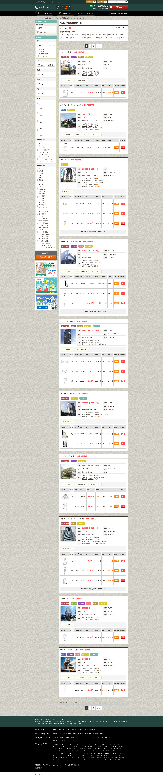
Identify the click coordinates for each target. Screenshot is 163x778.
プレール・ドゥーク (76, 751)
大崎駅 (90, 73)
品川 (67, 34)
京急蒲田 (121, 34)
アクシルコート (90, 757)
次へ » (98, 46)
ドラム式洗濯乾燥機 (45, 243)
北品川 (71, 34)
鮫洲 (88, 34)
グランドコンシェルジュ (103, 753)
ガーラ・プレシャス (66, 755)
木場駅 (70, 733)
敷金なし (42, 49)
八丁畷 (72, 37)
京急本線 (84, 75)
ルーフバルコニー (44, 239)
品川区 (87, 68)
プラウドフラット (57, 746)
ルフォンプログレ (108, 748)
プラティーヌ (98, 757)
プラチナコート (82, 746)
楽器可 (41, 143)
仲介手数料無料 (43, 54)
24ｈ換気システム (44, 234)
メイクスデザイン (83, 753)
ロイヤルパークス (118, 748)
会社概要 (55, 765)
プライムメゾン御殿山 (74, 456)
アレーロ (102, 755)
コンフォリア (96, 744)
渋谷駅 (74, 733)
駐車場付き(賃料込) (44, 241)
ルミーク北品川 (72, 598)
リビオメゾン (56, 760)
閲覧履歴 (38, 765)
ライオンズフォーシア (110, 760)
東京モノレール (86, 344)
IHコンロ (41, 184)
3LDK (40, 122)
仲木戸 (97, 37)
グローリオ (92, 753)
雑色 (61, 37)
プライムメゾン (81, 757)
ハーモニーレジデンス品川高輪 (77, 241)
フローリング (43, 209)
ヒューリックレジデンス (69, 757)
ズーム (109, 744)
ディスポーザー (43, 216)
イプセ (89, 744)
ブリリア (55, 753)
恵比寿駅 (91, 733)
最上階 (41, 173)
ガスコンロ (42, 200)
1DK (40, 106)
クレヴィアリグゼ (63, 748)
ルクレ (62, 760)
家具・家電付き (43, 227)
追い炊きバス (43, 207)
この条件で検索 (47, 257)
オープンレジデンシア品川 (75, 650)
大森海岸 (98, 34)
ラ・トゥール (65, 744)
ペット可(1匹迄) (43, 223)
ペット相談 (42, 147)
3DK (40, 120)
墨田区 (86, 729)
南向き (41, 175)
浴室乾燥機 (42, 196)
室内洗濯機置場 (43, 220)
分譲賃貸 (41, 145)
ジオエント (79, 760)
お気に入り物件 (46, 765)
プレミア (55, 748)
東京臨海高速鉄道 (87, 127)
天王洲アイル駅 (96, 344)
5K (39, 131)
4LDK (40, 129)
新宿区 (72, 729)
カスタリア (99, 746)
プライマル (120, 760)
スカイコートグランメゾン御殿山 (78, 105)
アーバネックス (82, 748)
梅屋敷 (115, 34)
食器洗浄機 (42, 202)
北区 (95, 729)
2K (39, 111)
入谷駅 (60, 733)
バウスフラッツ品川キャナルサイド (78, 519)
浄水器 (41, 178)
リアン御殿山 (71, 160)
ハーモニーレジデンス (72, 753)
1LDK (40, 108)
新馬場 (77, 34)
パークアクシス (57, 744)
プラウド (85, 751)
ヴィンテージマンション (46, 161)
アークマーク (114, 757)
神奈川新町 (91, 37)
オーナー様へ (63, 765)
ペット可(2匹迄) (43, 232)
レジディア (104, 744)
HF (86, 744)
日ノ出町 (116, 37)
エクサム (108, 755)
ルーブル (55, 751)
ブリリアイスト (74, 744)
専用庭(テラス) (43, 214)
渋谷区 (81, 729)
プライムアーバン (98, 748)
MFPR (114, 746)
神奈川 (102, 37)
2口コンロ (42, 189)
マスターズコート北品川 (75, 393)
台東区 (59, 729)
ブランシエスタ (87, 760)
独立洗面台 (42, 193)
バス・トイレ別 (43, 218)
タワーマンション (44, 154)
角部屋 (41, 171)
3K (39, 117)
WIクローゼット (43, 211)
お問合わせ (118, 7)
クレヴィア (113, 753)
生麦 (77, 37)
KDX (122, 744)
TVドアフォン (43, 205)
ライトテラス (122, 757)
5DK (40, 133)
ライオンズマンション (64, 751)
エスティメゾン (121, 746)
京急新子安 (83, 37)
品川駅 (90, 71)
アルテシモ (106, 757)
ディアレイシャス (57, 757)
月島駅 (96, 733)
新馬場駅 (90, 340)
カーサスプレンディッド (85, 755)
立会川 (92, 34)
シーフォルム (56, 755)
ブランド (87, 13)
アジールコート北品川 (74, 321)
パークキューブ (91, 746)
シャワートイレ (43, 229)
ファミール (98, 751)
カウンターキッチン (45, 245)
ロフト (41, 168)
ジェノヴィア (106, 751)
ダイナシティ (114, 751)
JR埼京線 (84, 126)
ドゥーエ (81, 744)
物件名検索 (38, 768)
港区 (87, 257)
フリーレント (43, 56)
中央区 (77, 729)
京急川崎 (67, 37)
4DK (40, 126)
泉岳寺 (62, 34)
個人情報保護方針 (73, 765)
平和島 (104, 34)
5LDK (40, 135)
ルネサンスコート (70, 760)
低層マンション (43, 152)
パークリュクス (116, 755)
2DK (40, 113)
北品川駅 (90, 75)
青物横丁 (82, 34)
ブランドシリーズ (44, 157)
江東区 (54, 729)
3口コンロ (42, 191)
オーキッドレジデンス (98, 760)
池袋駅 (86, 733)
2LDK (40, 115)
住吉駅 (65, 733)
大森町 (109, 34)
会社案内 (124, 13)
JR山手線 (84, 71)
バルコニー (42, 198)
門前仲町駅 (80, 733)
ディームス (96, 755)
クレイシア (91, 751)
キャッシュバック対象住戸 (47, 248)
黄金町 (122, 37)
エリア (46, 13)
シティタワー (121, 753)
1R (39, 102)
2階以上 (41, 182)
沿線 (67, 13)
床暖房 (41, 180)
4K (39, 124)
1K (39, 104)
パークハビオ (73, 746)
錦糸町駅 (55, 733)
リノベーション (43, 225)
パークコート (122, 751)
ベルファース (116, 744)
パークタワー (62, 753)
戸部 (111, 37)
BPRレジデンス (73, 748)
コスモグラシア (108, 746)
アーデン (90, 748)
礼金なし (42, 51)
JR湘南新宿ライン (87, 182)
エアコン (41, 187)
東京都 (84, 68)
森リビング (66, 746)
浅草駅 (101, 733)
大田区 (91, 729)
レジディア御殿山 (72, 52)
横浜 (107, 37)
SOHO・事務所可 (44, 150)
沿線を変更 (43, 32)
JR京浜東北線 (86, 264)
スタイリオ (75, 755)
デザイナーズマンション (46, 159)
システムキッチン (44, 236)
